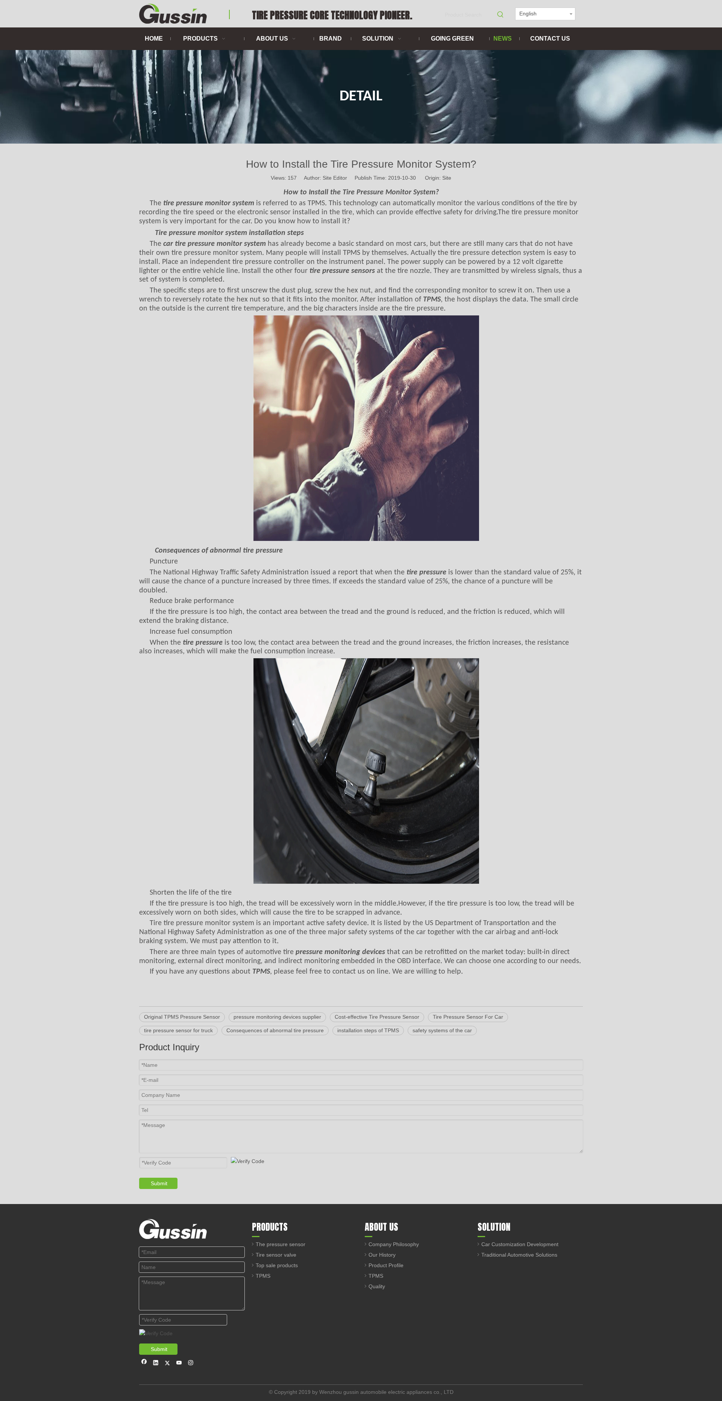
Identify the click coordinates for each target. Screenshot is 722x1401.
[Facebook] (144, 1363)
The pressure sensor (280, 1244)
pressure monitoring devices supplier (277, 1017)
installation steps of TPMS (368, 1030)
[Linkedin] (156, 1363)
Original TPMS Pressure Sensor (182, 1017)
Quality (377, 1286)
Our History (382, 1255)
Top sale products (277, 1265)
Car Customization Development (519, 1244)
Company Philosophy (394, 1244)
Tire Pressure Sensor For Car (468, 1017)
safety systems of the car (442, 1030)
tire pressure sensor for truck (178, 1030)
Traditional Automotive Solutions (519, 1255)
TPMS (263, 1276)
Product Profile (386, 1265)
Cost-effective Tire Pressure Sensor (377, 1017)
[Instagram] (191, 1363)
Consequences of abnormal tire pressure (275, 1030)
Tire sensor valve (276, 1255)
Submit (159, 1183)
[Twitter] (167, 1363)
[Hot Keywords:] (500, 14)
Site (446, 178)
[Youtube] (179, 1363)
